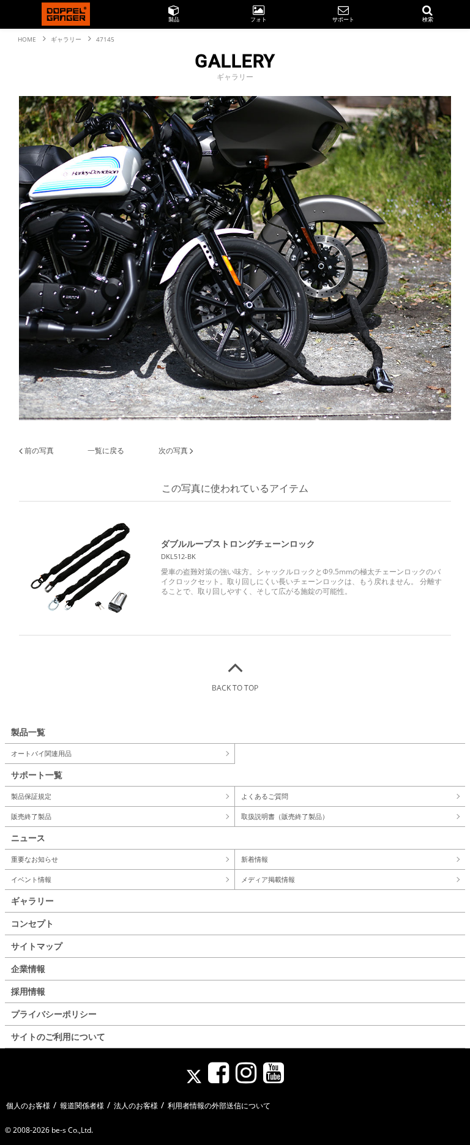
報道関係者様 (82, 1105)
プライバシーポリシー (54, 1014)
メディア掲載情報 (268, 879)
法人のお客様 (136, 1105)
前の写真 (38, 450)
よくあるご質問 (264, 796)
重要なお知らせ (34, 859)
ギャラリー (32, 900)
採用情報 (28, 991)
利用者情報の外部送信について (219, 1105)
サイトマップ (36, 946)
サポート (343, 19)
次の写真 (174, 450)
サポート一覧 (36, 774)
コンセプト (32, 923)
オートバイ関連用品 (41, 753)
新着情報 (254, 859)
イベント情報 (31, 879)
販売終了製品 (31, 816)
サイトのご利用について (58, 1036)
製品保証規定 (31, 796)
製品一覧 (28, 732)
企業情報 (28, 968)
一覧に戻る (106, 450)
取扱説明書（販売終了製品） (285, 816)
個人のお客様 (28, 1105)
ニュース (28, 837)
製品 (173, 19)
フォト (258, 19)
